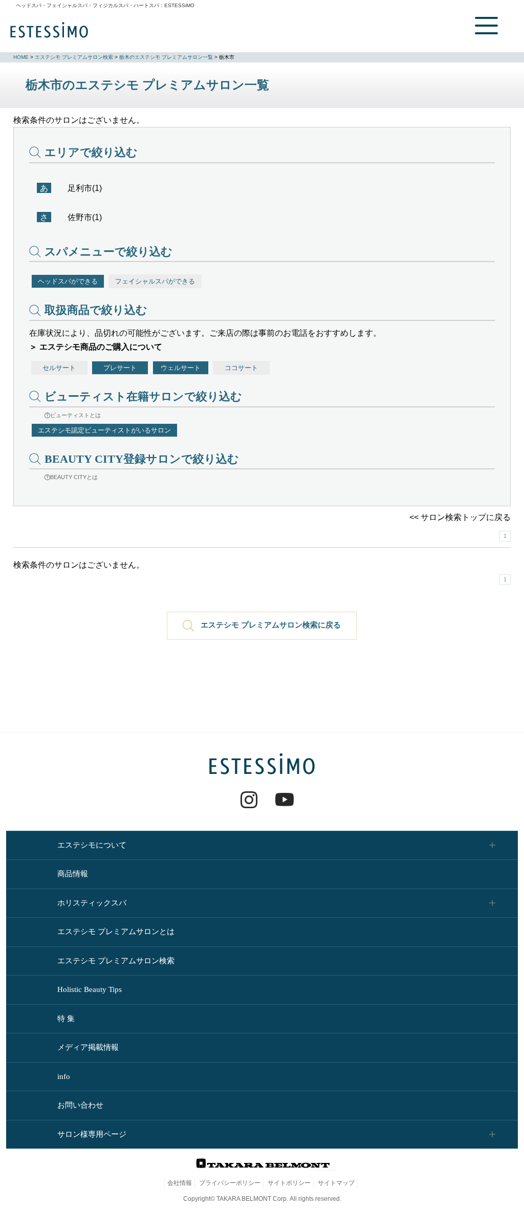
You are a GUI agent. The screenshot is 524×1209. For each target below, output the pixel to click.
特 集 (66, 1018)
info (63, 1076)
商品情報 (72, 874)
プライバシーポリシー (229, 1182)
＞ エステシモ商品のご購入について (95, 346)
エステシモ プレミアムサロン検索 (74, 57)
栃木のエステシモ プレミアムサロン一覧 (166, 57)
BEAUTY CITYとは (74, 477)
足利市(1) (85, 188)
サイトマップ (336, 1182)
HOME (21, 57)
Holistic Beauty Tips (89, 989)
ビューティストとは (75, 415)
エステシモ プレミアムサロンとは (115, 931)
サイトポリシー (289, 1182)
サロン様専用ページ (91, 1134)
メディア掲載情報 (88, 1047)
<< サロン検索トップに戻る (460, 517)
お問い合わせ (80, 1105)
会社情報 (179, 1182)
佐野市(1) (85, 217)
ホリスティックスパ (91, 903)
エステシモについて (91, 845)
